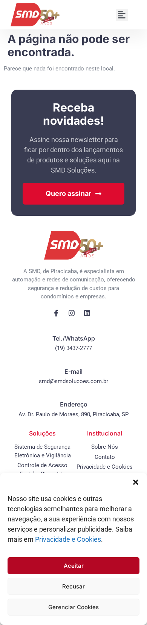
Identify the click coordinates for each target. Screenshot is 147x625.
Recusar (73, 586)
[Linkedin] (87, 313)
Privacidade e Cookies (68, 539)
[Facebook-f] (56, 313)
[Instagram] (71, 313)
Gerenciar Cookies (73, 607)
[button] (135, 482)
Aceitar (74, 565)
